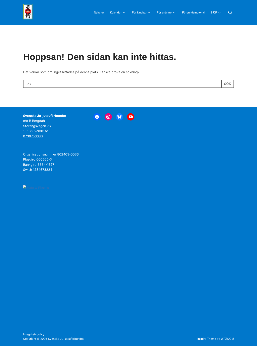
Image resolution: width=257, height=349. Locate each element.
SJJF (214, 12)
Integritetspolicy (33, 334)
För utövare (164, 12)
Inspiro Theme (206, 338)
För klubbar (139, 12)
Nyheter (99, 12)
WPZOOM (227, 338)
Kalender (115, 12)
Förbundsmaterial (193, 12)
